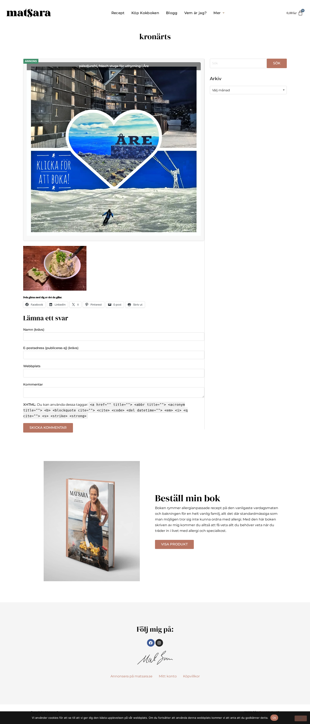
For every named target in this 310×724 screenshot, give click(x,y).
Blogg (172, 13)
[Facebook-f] (151, 643)
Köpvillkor (191, 676)
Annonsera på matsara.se (131, 676)
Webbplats (31, 366)
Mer (217, 13)
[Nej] (301, 718)
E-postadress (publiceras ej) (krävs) (50, 348)
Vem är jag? (195, 13)
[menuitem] (118, 13)
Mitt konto (168, 676)
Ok (274, 717)
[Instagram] (159, 643)
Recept (118, 13)
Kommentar (33, 384)
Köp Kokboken (145, 13)
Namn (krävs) (33, 330)
